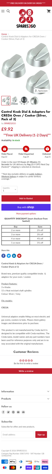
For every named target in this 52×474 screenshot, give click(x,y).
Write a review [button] (26, 371)
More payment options (26, 214)
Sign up (41, 434)
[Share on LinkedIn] (14, 256)
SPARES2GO (10, 123)
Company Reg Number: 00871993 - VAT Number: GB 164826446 (22, 454)
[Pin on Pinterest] (19, 256)
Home (4, 34)
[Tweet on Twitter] (9, 256)
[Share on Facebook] (3, 256)
